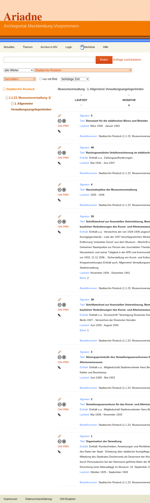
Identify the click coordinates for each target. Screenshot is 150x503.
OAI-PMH (63, 125)
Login (68, 47)
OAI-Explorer (68, 498)
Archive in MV (49, 47)
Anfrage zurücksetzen (127, 59)
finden (104, 59)
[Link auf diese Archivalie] (59, 131)
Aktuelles (9, 47)
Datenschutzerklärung (38, 498)
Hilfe (105, 47)
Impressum (10, 498)
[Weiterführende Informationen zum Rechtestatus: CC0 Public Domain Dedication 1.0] (62, 120)
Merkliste (89, 47)
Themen (28, 47)
